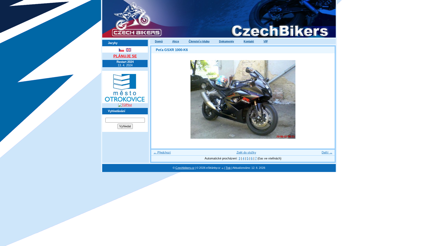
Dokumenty (226, 41)
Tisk (228, 168)
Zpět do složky (246, 152)
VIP (265, 41)
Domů (159, 41)
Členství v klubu (199, 41)
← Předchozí (162, 152)
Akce (175, 41)
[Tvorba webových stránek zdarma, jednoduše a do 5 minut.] (222, 168)
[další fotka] (327, 99)
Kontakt (249, 41)
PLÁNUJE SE (125, 56)
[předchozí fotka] (159, 99)
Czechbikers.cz (184, 168)
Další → (327, 152)
